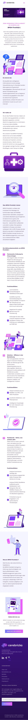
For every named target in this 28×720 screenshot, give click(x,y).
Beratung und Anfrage (14, 631)
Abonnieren (6, 703)
